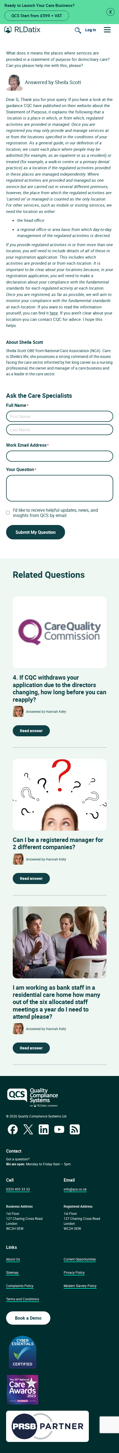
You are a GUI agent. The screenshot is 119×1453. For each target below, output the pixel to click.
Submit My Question (35, 532)
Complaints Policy (19, 1285)
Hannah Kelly (56, 711)
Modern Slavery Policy (80, 1285)
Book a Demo (28, 1318)
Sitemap (12, 1272)
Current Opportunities (80, 1259)
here (54, 313)
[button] (107, 30)
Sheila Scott (68, 82)
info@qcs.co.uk (75, 1189)
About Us (13, 1259)
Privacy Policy (74, 1272)
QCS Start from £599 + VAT (36, 15)
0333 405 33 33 (18, 1189)
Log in (90, 29)
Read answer (31, 730)
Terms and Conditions (22, 1299)
